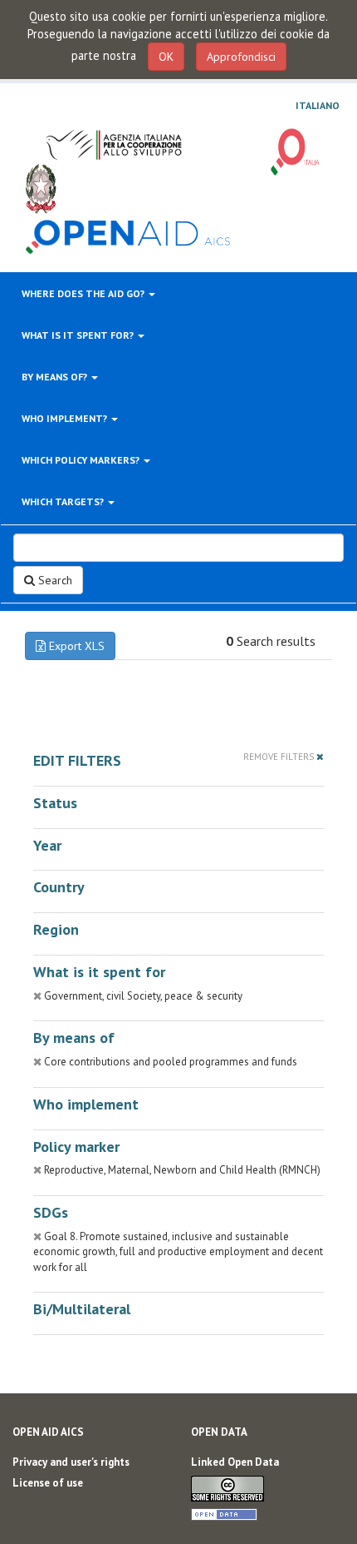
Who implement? (66, 418)
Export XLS (75, 645)
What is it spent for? (79, 335)
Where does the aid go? (84, 293)
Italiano (318, 106)
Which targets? (64, 501)
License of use (47, 1483)
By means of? (56, 376)
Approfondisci (241, 56)
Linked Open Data (235, 1462)
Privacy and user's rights (71, 1462)
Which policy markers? (82, 460)
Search (53, 580)
